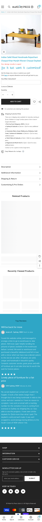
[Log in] (32, 6)
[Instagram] (11, 491)
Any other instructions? (8, 79)
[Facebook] (4, 491)
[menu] (2, 6)
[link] (21, 260)
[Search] (9, 6)
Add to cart (15, 101)
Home (2, 12)
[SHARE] (39, 102)
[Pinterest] (17, 491)
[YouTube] (23, 491)
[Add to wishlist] (34, 102)
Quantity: (4, 90)
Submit (32, 478)
